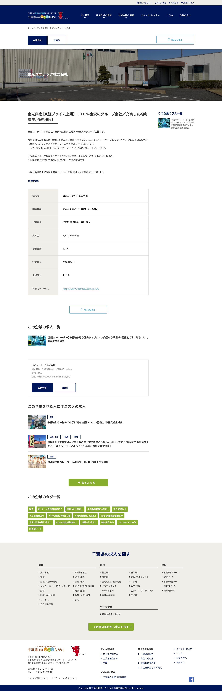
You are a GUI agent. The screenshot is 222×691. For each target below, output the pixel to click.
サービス (44, 599)
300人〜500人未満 (127, 522)
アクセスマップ (62, 663)
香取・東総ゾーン (171, 581)
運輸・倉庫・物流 (82, 595)
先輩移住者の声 (148, 662)
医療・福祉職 (108, 590)
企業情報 (37, 40)
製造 (40, 372)
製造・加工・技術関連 (111, 581)
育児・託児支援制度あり (40, 522)
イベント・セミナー (150, 15)
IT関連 (134, 581)
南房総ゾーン (170, 590)
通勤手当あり (107, 522)
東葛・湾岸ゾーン (171, 572)
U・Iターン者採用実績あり (50, 509)
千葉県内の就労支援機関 (114, 677)
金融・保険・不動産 (48, 581)
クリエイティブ (109, 586)
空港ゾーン (169, 576)
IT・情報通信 (81, 572)
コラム (169, 15)
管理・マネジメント (140, 576)
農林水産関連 (108, 595)
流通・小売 (80, 576)
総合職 (105, 572)
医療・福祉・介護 (47, 595)
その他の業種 (46, 604)
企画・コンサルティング (142, 590)
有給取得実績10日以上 (85, 515)
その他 (134, 595)
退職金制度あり (89, 522)
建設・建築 (80, 590)
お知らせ (180, 662)
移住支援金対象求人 (111, 614)
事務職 (105, 576)
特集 (105, 662)
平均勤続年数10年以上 (98, 509)
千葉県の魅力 (147, 653)
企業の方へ (185, 15)
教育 (77, 599)
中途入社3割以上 (75, 509)
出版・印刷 (80, 581)
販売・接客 (135, 586)
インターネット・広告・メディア (55, 586)
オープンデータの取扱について (64, 678)
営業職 (134, 572)
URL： (34, 376)
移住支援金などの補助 (151, 667)
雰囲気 (57, 40)
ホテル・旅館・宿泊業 (84, 586)
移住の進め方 (147, 658)
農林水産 (44, 572)
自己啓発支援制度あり (66, 522)
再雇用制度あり (36, 515)
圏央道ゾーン (35, 528)
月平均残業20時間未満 (59, 515)
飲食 (42, 590)
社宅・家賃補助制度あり (112, 515)
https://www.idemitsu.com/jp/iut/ (81, 288)
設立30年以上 (119, 509)
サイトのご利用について (38, 678)
